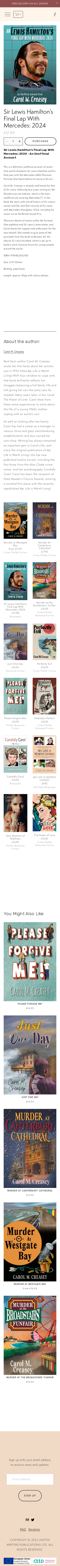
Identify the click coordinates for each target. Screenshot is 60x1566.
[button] (57, 3)
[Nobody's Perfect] (44, 696)
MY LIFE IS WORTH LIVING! (44, 779)
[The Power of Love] (44, 812)
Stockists (34, 1529)
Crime (7, 552)
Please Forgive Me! (15, 718)
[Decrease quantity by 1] (6, 141)
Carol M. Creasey (14, 351)
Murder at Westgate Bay (15, 544)
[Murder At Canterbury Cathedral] (44, 520)
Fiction (23, 552)
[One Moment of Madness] (15, 813)
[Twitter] (32, 1519)
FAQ (23, 1529)
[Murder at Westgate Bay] (15, 520)
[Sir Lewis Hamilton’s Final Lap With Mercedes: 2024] (15, 581)
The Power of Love (44, 835)
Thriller (15, 552)
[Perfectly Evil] (44, 642)
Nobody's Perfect (44, 718)
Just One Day (15, 663)
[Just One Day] (15, 642)
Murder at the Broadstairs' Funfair (44, 604)
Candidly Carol (15, 776)
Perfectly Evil (44, 663)
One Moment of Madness (15, 837)
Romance (40, 615)
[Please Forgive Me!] (15, 696)
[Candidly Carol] (15, 754)
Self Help (39, 787)
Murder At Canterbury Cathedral (44, 545)
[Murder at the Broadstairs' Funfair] (44, 580)
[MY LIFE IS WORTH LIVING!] (44, 754)
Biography (15, 616)
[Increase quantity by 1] (19, 141)
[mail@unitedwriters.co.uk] (27, 1519)
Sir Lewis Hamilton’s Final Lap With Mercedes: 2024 (15, 606)
